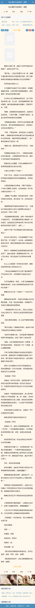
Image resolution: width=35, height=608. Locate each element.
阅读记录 (13, 606)
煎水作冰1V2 (26, 596)
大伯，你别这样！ (17, 593)
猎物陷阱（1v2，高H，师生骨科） (12, 596)
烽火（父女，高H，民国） (20, 22)
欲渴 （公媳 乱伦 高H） (9, 25)
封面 (21, 11)
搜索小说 (20, 606)
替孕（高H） (16, 25)
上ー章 (6, 11)
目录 (13, 11)
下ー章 (29, 11)
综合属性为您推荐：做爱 (17, 2)
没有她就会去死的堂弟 (18, 596)
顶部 (28, 606)
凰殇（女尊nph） (7, 593)
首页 (7, 606)
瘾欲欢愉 (4, 22)
